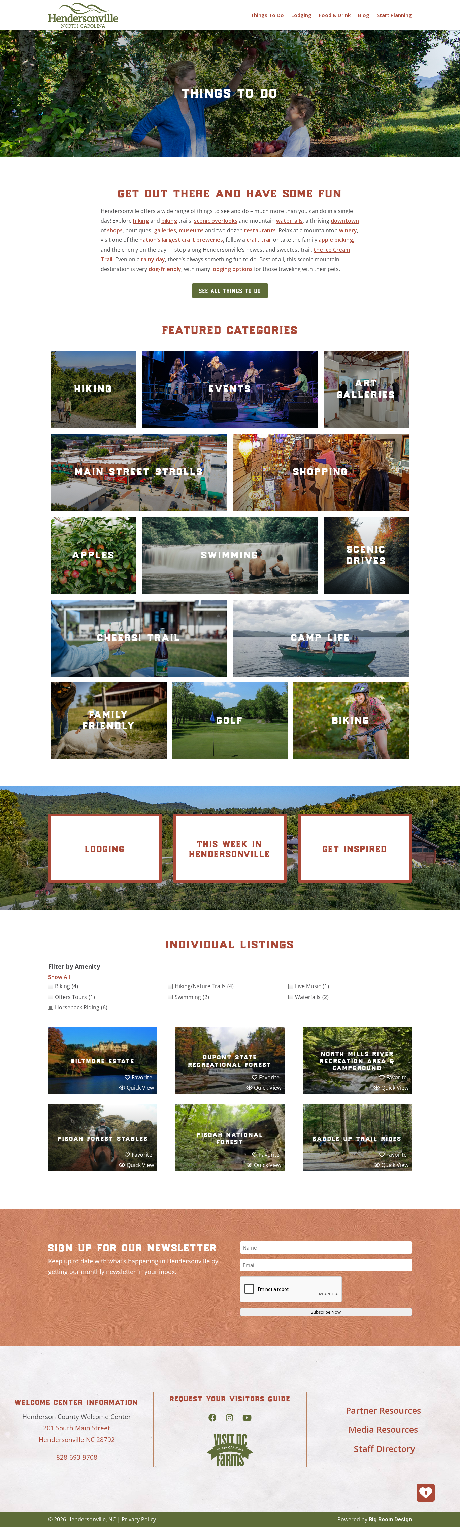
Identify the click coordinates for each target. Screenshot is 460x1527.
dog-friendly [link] (165, 269)
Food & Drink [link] (335, 15)
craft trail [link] (259, 240)
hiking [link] (141, 220)
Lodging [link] (301, 15)
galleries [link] (165, 230)
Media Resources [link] (383, 1429)
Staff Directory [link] (384, 1449)
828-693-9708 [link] (76, 1457)
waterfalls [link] (289, 220)
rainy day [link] (153, 259)
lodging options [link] (232, 269)
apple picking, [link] (336, 240)
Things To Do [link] (267, 15)
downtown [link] (345, 220)
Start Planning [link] (394, 15)
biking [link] (169, 220)
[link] (83, 15)
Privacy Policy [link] (139, 1519)
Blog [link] (363, 15)
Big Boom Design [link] (390, 1519)
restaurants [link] (260, 230)
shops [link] (115, 230)
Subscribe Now (326, 1312)
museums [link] (191, 230)
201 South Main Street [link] (76, 1428)
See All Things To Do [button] (230, 290)
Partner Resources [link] (383, 1410)
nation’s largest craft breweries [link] (181, 240)
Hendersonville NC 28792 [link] (77, 1439)
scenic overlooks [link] (215, 220)
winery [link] (348, 230)
